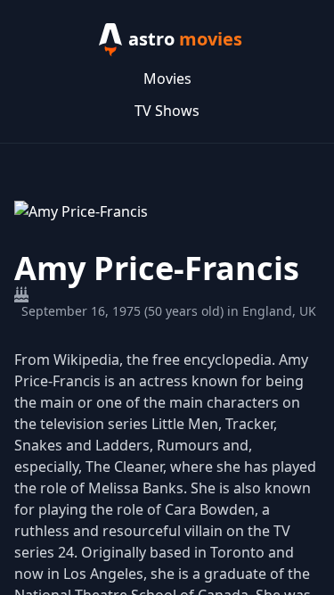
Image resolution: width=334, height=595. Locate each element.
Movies (167, 78)
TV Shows (167, 110)
